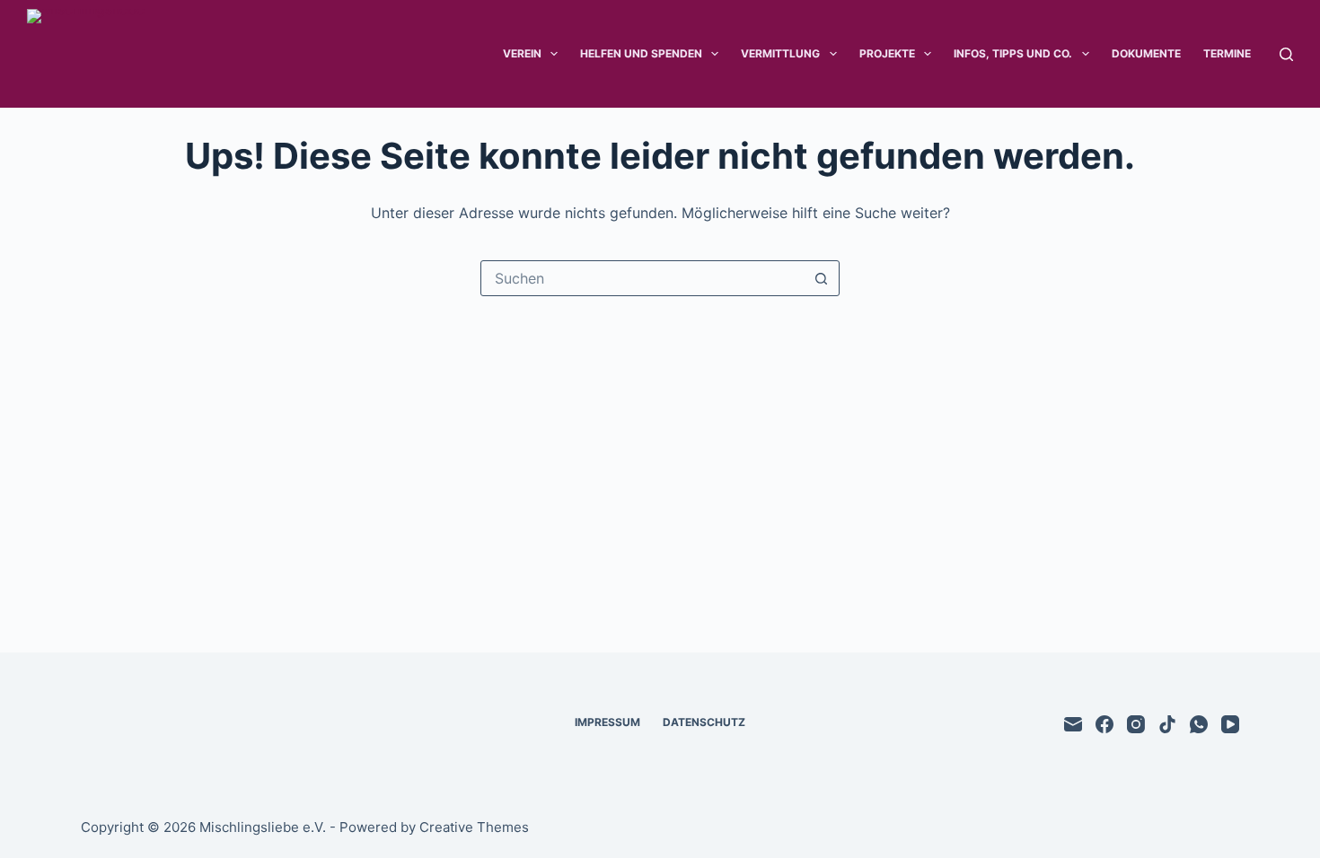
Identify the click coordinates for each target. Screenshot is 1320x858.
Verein (522, 53)
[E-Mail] (1073, 724)
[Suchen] (1286, 54)
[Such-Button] (821, 278)
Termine (1227, 53)
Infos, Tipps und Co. (1013, 53)
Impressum (607, 722)
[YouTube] (1230, 724)
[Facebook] (1104, 724)
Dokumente (1146, 53)
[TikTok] (1167, 724)
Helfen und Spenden (641, 53)
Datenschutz (704, 722)
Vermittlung (780, 53)
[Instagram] (1136, 724)
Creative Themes (474, 827)
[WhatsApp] (1199, 724)
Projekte (887, 53)
